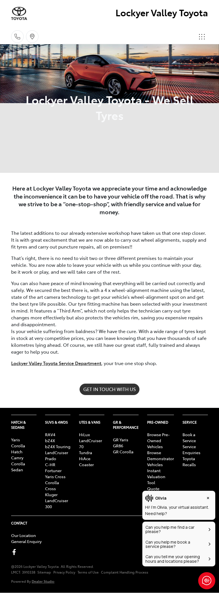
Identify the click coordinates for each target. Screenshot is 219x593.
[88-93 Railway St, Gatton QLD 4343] (32, 36)
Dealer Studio (43, 581)
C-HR (50, 464)
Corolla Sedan (18, 466)
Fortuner (53, 470)
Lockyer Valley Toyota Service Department (56, 363)
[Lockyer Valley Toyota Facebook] (15, 552)
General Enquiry (26, 541)
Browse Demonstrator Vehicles (160, 458)
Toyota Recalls (189, 461)
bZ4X (50, 440)
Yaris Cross (55, 476)
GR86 (118, 445)
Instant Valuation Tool (156, 476)
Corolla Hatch (18, 448)
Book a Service (189, 437)
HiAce (84, 458)
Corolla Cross (52, 485)
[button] (202, 36)
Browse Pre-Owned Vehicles (158, 440)
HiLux (84, 434)
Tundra (85, 452)
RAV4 (50, 434)
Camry (17, 457)
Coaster (86, 464)
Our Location (23, 535)
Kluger (51, 494)
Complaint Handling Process (124, 572)
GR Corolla (123, 451)
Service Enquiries (191, 449)
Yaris (15, 439)
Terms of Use (88, 572)
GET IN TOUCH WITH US (109, 389)
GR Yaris (120, 439)
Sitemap (44, 572)
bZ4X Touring (57, 446)
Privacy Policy (64, 572)
